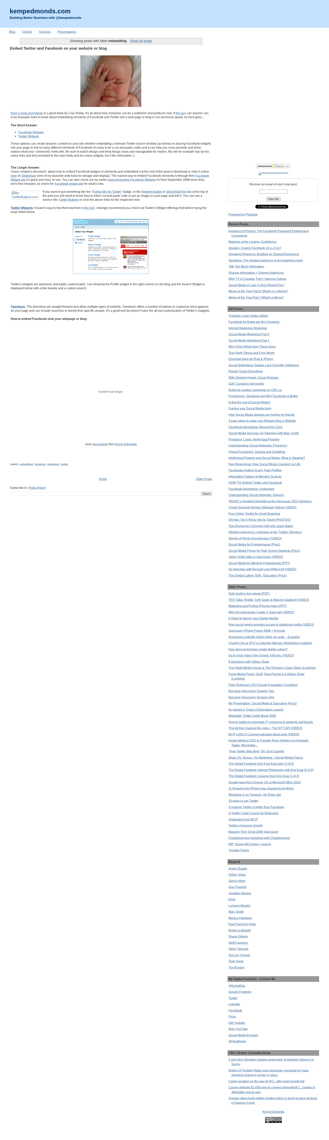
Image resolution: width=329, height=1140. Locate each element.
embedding (26, 464)
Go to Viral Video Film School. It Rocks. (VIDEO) (261, 655)
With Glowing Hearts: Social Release (253, 377)
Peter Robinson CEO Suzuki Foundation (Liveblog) (263, 685)
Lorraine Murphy (239, 905)
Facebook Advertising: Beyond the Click (255, 427)
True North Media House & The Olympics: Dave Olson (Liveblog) (272, 667)
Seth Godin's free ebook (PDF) (249, 593)
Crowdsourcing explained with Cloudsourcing (259, 838)
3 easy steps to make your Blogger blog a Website (262, 420)
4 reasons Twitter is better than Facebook (256, 807)
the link (89, 208)
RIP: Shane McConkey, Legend (249, 844)
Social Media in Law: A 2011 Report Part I (256, 285)
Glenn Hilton (236, 881)
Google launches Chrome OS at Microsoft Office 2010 (264, 782)
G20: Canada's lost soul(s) (246, 383)
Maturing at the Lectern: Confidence (252, 241)
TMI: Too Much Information (246, 266)
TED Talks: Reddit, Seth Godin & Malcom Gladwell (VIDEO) (268, 599)
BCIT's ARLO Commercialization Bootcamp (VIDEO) (263, 734)
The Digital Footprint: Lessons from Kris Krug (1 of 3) (263, 776)
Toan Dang (235, 961)
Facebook (235, 1010)
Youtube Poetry (238, 850)
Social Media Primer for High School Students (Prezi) (264, 550)
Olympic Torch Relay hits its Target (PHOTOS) (259, 519)
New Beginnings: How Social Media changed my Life (264, 464)
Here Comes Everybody (27, 113)
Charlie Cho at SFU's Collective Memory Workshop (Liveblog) (270, 643)
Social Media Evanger (243, 1035)
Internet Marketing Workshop (247, 328)
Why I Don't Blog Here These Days (251, 346)
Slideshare (29, 175)
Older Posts (204, 479)
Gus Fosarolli (237, 887)
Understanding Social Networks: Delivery (256, 495)
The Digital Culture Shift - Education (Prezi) (257, 575)
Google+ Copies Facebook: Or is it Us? (254, 248)
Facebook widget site (69, 183)
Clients (27, 31)
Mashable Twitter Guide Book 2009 (252, 715)
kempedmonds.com (40, 11)
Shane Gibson (238, 936)
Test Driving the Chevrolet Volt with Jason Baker (260, 526)
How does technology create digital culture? (257, 649)
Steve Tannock (238, 948)
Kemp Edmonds (126, 444)
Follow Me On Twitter (107, 191)
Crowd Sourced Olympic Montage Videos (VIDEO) (262, 507)
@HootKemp (237, 1041)
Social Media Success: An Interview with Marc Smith (263, 433)
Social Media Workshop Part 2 (248, 334)
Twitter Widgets (28, 136)
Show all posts (141, 41)
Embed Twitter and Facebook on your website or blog (58, 48)
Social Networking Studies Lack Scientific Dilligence (263, 365)
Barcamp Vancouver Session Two (251, 691)
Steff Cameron (238, 942)
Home (103, 479)
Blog (12, 31)
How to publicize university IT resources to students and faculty (270, 722)
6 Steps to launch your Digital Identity (253, 618)
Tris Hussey (236, 967)
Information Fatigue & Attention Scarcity (255, 476)
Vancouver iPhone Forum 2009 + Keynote (256, 630)
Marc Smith (236, 911)
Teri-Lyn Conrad (239, 955)
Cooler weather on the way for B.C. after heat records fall (266, 1081)
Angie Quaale (237, 868)
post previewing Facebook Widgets (132, 179)
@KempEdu (236, 985)
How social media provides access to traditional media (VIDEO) (271, 624)
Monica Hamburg (240, 918)
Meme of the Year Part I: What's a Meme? (256, 297)
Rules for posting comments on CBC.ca (255, 390)
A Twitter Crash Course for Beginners (253, 813)
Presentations (66, 31)
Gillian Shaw (237, 874)
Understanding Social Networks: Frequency (257, 445)
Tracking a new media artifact (248, 315)
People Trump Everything (245, 371)
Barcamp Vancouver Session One (251, 697)
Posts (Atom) (37, 487)
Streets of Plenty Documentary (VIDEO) (255, 538)
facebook (40, 464)
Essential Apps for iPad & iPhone (250, 359)
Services (45, 31)
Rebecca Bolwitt (239, 930)
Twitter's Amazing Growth (245, 825)
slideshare (53, 464)
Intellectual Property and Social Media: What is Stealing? (266, 458)
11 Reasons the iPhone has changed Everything (261, 788)
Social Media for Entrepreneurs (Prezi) (254, 544)
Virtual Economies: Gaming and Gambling (256, 451)
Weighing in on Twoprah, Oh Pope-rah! (254, 794)
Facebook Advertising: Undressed (251, 489)
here (14, 175)
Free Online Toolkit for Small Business (254, 513)
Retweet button (151, 191)
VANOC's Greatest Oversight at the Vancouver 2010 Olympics (270, 501)
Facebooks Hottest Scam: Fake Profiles (255, 470)
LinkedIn (234, 1004)
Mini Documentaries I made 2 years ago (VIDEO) (261, 612)
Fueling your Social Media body (249, 408)
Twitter (232, 998)
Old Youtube (236, 1022)
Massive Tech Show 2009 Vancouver (253, 831)
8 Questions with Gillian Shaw (248, 661)
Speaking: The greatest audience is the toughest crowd (265, 260)
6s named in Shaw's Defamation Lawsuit (255, 709)
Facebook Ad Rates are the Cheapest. (254, 321)
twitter (64, 464)
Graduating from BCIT (243, 819)
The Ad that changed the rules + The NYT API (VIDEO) (265, 728)
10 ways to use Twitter (243, 800)
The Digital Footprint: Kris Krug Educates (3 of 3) (261, 763)
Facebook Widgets (31, 132)
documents (100, 444)
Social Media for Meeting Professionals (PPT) (259, 563)
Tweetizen (18, 306)
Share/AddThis (176, 191)
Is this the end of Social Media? (249, 402)
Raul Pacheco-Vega (242, 924)
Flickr (232, 1016)
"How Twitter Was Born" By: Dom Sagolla (256, 751)
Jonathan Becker (239, 893)
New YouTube (238, 1029)
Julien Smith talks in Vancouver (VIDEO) (255, 556)
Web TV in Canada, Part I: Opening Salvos (257, 278)
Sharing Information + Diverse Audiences (256, 272)
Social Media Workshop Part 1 (248, 340)
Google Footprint (239, 991)
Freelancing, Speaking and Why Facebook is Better (263, 396)
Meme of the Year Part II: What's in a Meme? (258, 291)
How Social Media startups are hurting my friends (261, 414)
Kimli (231, 899)
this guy (181, 113)
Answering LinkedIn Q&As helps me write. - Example (264, 637)
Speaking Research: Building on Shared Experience (263, 254)
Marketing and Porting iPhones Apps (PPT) (257, 606)
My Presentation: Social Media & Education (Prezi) (262, 703)
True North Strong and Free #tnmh (251, 353)
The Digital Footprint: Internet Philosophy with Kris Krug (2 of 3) (270, 770)
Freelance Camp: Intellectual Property (253, 439)
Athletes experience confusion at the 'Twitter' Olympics (265, 532)
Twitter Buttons (69, 199)
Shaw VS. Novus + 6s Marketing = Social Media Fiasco (265, 757)
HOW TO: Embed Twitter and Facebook (255, 482)
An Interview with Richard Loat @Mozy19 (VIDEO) (262, 569)
